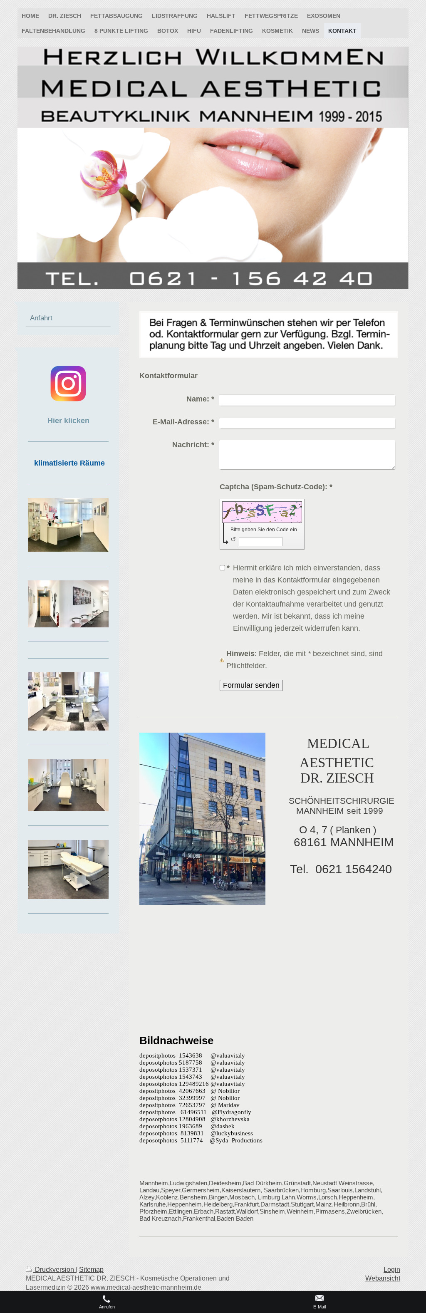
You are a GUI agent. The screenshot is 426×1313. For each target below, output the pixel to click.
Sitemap (91, 1269)
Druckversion (54, 1269)
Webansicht (382, 1278)
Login (392, 1269)
